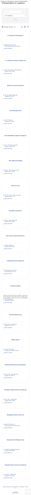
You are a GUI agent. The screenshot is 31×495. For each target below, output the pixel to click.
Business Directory (7, 486)
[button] (2, 27)
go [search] (16, 19)
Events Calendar (14, 486)
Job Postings (21, 486)
